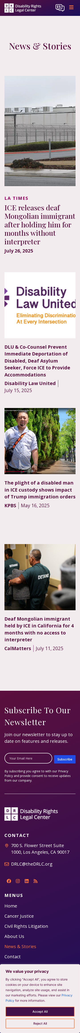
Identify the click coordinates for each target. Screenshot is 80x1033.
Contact (12, 957)
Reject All (40, 1023)
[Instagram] (17, 881)
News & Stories (20, 946)
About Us (14, 936)
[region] (40, 998)
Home (10, 906)
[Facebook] (8, 881)
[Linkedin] (26, 881)
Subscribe (64, 759)
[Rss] (35, 881)
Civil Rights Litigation (26, 926)
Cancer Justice (19, 916)
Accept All (40, 1011)
